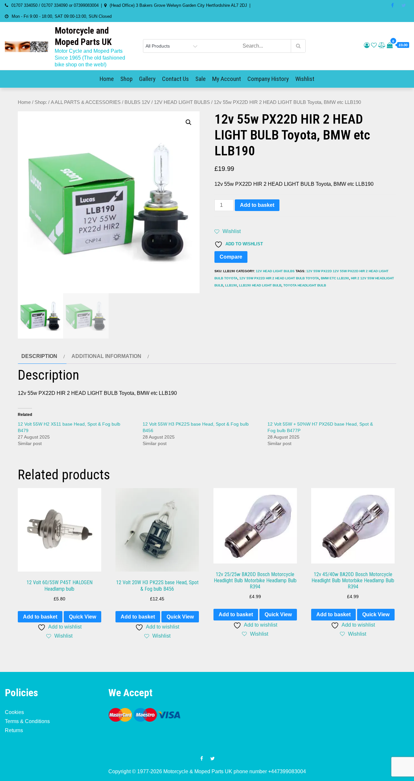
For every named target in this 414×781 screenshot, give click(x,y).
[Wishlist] (374, 45)
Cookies (14, 712)
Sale (200, 79)
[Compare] (382, 45)
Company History (268, 79)
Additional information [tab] (106, 356)
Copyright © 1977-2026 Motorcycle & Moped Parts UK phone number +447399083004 (207, 771)
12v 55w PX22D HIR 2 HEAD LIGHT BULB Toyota (279, 278)
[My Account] (367, 45)
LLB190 (231, 285)
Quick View (82, 616)
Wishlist (304, 79)
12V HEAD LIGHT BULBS (182, 102)
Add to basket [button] (40, 616)
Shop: (41, 102)
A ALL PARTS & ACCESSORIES (86, 102)
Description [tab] (39, 356)
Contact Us (175, 79)
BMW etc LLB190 (335, 278)
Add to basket (257, 205)
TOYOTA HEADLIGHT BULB (304, 285)
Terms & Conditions (27, 721)
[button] (188, 122)
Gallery (147, 79)
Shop (126, 79)
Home (107, 79)
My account (226, 79)
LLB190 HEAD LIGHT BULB (260, 285)
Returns (14, 730)
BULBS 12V (137, 102)
